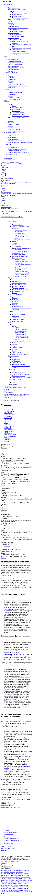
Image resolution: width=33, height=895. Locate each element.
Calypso (3, 476)
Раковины (11, 24)
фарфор (13, 492)
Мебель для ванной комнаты (17, 19)
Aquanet (12, 474)
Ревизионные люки (14, 97)
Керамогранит (12, 94)
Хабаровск (15, 890)
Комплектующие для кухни (20, 116)
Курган (3, 878)
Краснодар (19, 877)
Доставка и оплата (10, 391)
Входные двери (13, 59)
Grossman (11, 476)
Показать (9, 866)
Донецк (26, 873)
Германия (6, 463)
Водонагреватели (13, 33)
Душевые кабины (13, 8)
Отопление (7, 144)
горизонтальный (8, 499)
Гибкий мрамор (13, 139)
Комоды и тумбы (13, 124)
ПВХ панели (12, 136)
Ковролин (11, 81)
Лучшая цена (19, 458)
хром (11, 516)
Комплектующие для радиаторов (18, 152)
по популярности (6, 546)
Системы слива (16, 39)
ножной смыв (7, 537)
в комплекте (7, 532)
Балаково (22, 870)
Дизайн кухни (21, 387)
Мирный (17, 878)
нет (9, 525)
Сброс (3, 866)
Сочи (9, 888)
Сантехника (8, 4)
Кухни (14, 106)
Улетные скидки (18, 460)
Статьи (12, 396)
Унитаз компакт (9, 619)
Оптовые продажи (20, 396)
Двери (6, 56)
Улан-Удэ (26, 888)
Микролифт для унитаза (12, 654)
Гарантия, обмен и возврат (12, 840)
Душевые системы (17, 31)
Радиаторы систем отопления (17, 149)
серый (15, 495)
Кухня (10, 104)
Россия (27, 463)
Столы (10, 127)
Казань (20, 875)
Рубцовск (14, 887)
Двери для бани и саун (15, 64)
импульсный (24, 502)
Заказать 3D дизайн (10, 387)
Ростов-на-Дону (6, 887)
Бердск (3, 872)
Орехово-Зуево (11, 883)
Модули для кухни (17, 107)
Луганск (9, 878)
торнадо (5, 502)
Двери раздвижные (14, 66)
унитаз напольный (23, 469)
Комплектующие (13, 38)
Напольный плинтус (14, 84)
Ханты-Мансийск (24, 890)
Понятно (3, 863)
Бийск (7, 872)
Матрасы (11, 122)
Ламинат (11, 76)
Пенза (20, 883)
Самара (21, 887)
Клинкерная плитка (14, 99)
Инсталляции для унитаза (16, 36)
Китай (21, 463)
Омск (27, 882)
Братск (21, 872)
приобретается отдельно (20, 532)
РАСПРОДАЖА (9, 159)
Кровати (10, 121)
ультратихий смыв (20, 537)
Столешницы (16, 111)
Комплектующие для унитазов (21, 48)
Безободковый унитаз (11, 647)
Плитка (6, 89)
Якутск (3, 893)
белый (7, 495)
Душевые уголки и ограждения (21, 13)
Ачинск (15, 870)
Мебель (6, 101)
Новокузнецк (18, 880)
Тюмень (19, 888)
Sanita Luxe (18, 479)
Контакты (7, 397)
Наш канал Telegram (7, 812)
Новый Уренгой (6, 882)
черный (22, 495)
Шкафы (10, 119)
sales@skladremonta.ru (7, 848)
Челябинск (10, 892)
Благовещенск (14, 872)
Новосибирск (27, 880)
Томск (14, 888)
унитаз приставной (9, 467)
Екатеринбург (5, 875)
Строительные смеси (11, 154)
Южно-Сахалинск (24, 892)
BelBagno (22, 474)
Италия (13, 463)
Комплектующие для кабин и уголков (21, 275)
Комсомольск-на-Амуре (8, 877)
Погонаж (11, 71)
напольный (28, 731)
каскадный (14, 502)
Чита (15, 892)
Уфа (9, 890)
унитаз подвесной (23, 467)
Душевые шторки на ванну (20, 18)
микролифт (8, 763)
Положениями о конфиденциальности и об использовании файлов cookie (14, 860)
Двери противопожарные (16, 67)
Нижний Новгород (8, 880)
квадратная (6, 487)
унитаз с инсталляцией (8, 469)
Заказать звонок (6, 207)
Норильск (14, 882)
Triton (12, 481)
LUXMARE (6, 478)
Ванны (10, 21)
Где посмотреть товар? (11, 394)
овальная (22, 487)
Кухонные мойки (13, 26)
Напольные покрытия (11, 72)
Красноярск (26, 877)
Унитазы (10, 23)
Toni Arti (3, 481)
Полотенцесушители (14, 34)
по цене (3, 548)
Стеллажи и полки (14, 129)
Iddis (19, 476)
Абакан (4, 870)
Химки (3, 892)
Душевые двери (17, 14)
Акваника (22, 481)
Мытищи (28, 878)
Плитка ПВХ (12, 79)
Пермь (24, 883)
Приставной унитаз (10, 625)
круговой (4, 504)
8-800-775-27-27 (6, 205)
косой (30, 499)
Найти (20, 164)
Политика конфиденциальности (11, 807)
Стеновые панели (9, 132)
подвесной (10, 733)
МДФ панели (12, 137)
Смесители (15, 29)
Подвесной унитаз (10, 601)
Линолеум (11, 77)
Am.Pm (5, 474)
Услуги (6, 386)
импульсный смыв (6, 539)
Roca (27, 478)
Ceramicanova (12, 483)
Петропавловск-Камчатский (9, 885)
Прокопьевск (23, 885)
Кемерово (11, 178)
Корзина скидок (8, 458)
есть (4, 525)
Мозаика (10, 96)
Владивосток (5, 873)
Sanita (10, 479)
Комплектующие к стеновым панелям (20, 142)
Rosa (4, 479)
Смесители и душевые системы (18, 28)
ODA (18, 478)
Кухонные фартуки (18, 112)
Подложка (11, 82)
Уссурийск (4, 890)
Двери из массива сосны (15, 63)
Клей (9, 157)
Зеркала (10, 126)
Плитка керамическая (15, 92)
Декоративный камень (15, 141)
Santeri (26, 479)
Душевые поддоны (18, 16)
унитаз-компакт (6, 470)
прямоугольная (5, 488)
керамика (6, 492)
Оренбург (4, 883)
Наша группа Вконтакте (8, 809)
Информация (8, 392)
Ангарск (9, 870)
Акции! (6, 389)
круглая (14, 487)
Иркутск (14, 875)
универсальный (21, 499)
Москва (22, 878)
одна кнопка (16, 520)
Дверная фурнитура (14, 69)
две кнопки (6, 520)
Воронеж (19, 873)
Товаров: (4, 188)
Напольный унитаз (10, 611)
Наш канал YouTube (7, 810)
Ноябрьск (21, 882)
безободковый (19, 539)
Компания (7, 837)
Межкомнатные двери (15, 61)
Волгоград (12, 873)
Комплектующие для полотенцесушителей (18, 50)
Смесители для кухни (18, 114)
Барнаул (27, 870)
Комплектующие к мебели (16, 131)
